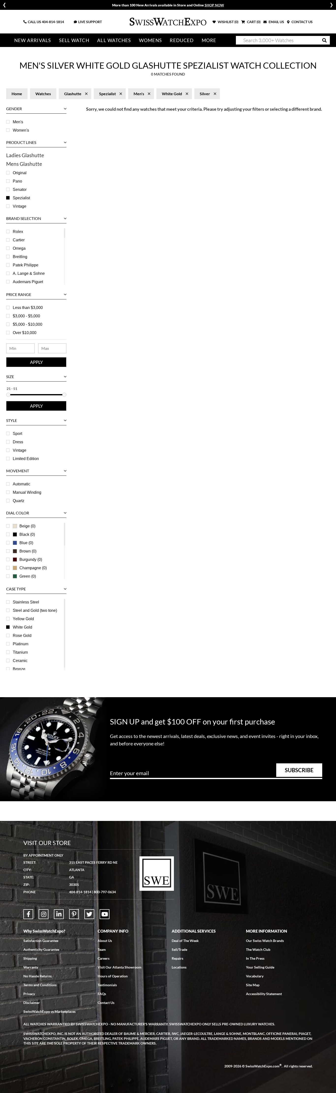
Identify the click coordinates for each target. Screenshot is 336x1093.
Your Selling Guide (260, 967)
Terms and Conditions (40, 985)
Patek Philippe (25, 265)
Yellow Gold (23, 619)
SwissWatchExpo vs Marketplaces (49, 1011)
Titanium (20, 652)
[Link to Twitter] (89, 914)
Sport (17, 433)
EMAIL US (276, 22)
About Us (105, 941)
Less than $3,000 (28, 308)
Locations (179, 967)
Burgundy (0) (30, 559)
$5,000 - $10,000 (27, 324)
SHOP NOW (214, 5)
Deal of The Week (185, 941)
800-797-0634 (105, 892)
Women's (21, 130)
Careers (103, 958)
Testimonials (107, 985)
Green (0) (27, 576)
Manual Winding (27, 492)
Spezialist (21, 198)
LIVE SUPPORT (90, 22)
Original (20, 173)
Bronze (19, 669)
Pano (17, 181)
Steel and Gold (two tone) (35, 610)
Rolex (18, 232)
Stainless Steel (26, 602)
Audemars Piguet (28, 282)
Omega (19, 248)
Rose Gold (22, 635)
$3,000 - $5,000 (26, 316)
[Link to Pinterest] (74, 914)
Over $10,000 (24, 333)
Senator (20, 189)
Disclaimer (31, 1003)
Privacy (29, 994)
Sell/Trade (179, 949)
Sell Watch (74, 40)
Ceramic (20, 661)
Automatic (21, 484)
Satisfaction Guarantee (40, 941)
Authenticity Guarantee (41, 949)
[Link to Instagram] (43, 914)
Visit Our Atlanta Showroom (119, 967)
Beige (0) (27, 526)
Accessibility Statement (264, 994)
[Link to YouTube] (104, 914)
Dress (18, 442)
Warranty (30, 967)
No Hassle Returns (37, 976)
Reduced (182, 40)
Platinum (20, 644)
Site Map (253, 985)
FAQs (102, 994)
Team (102, 949)
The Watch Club (258, 949)
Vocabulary (254, 976)
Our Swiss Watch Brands (265, 941)
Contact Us (106, 1003)
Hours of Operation (113, 976)
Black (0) (27, 534)
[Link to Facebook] (28, 914)
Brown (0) (27, 551)
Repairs (177, 958)
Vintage (19, 206)
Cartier (19, 240)
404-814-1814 (53, 22)
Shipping (30, 958)
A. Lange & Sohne (29, 273)
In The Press (255, 958)
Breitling (20, 257)
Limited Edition (26, 459)
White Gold (22, 627)
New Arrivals (32, 40)
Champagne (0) (33, 568)
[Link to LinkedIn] (59, 914)
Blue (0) (26, 543)
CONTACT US (302, 22)
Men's (18, 122)
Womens (150, 40)
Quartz (18, 501)
